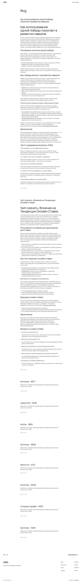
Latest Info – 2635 (28, 403)
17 (7, 554)
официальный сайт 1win (49, 305)
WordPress (77, 580)
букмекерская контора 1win (50, 126)
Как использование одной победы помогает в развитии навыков (36, 20)
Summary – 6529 (28, 485)
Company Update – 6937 (31, 506)
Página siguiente (73, 554)
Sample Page (75, 2)
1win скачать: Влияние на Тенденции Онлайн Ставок (37, 201)
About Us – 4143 (27, 465)
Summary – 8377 (27, 381)
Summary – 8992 (28, 444)
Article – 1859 (26, 424)
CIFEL (5, 2)
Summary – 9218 (27, 528)
